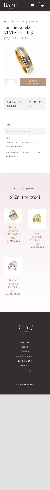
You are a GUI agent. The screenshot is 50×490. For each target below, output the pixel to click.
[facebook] (20, 371)
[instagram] (25, 371)
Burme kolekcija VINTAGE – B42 (37, 238)
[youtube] (30, 371)
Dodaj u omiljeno (33, 82)
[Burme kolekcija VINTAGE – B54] (13, 210)
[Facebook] (30, 102)
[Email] (30, 106)
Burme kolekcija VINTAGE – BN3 (13, 285)
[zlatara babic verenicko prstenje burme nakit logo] (11, 3)
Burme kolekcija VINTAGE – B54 (13, 232)
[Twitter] (35, 102)
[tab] (25, 125)
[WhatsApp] (40, 102)
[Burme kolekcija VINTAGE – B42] (37, 210)
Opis (9, 125)
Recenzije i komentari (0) (19, 131)
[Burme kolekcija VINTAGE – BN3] (13, 258)
